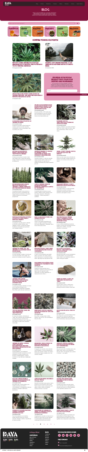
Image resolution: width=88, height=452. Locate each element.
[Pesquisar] (77, 23)
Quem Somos (80, 3)
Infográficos (32, 442)
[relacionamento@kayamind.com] (58, 445)
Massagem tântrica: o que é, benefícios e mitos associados (66, 184)
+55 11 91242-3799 (63, 443)
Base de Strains (33, 437)
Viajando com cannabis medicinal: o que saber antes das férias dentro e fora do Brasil (59, 64)
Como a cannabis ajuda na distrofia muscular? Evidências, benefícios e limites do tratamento (44, 186)
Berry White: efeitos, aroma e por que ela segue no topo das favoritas (44, 312)
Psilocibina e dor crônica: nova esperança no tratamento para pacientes (44, 264)
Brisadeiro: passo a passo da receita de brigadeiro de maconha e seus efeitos (43, 345)
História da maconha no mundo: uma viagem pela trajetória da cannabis (19, 153)
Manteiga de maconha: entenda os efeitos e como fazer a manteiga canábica (21, 218)
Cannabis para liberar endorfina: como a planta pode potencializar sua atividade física (20, 280)
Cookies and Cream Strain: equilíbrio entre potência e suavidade (65, 380)
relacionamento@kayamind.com (66, 445)
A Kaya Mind (34, 432)
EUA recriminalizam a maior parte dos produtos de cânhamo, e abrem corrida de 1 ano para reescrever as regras (21, 186)
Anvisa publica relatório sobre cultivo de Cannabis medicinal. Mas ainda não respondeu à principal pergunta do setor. (27, 95)
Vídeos (60, 3)
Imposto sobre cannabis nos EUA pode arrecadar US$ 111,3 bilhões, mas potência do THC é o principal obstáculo (27, 64)
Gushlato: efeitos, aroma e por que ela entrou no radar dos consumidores (65, 345)
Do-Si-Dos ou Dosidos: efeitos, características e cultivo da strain (64, 250)
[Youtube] (63, 435)
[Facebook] (78, 435)
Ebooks (31, 440)
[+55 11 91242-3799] (58, 442)
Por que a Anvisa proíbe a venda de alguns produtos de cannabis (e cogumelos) (21, 380)
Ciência (46, 442)
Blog (37, 3)
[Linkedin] (74, 435)
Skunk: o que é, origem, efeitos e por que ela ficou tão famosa (66, 153)
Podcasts (67, 3)
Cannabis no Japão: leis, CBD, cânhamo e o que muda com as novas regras (21, 250)
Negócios (47, 439)
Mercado (47, 437)
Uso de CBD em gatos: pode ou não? (66, 311)
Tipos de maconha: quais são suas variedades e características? (21, 312)
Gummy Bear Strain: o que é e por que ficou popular (65, 411)
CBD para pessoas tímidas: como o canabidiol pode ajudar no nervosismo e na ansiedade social (65, 219)
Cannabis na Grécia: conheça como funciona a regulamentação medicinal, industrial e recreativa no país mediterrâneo (21, 346)
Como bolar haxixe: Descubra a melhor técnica (44, 379)
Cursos (72, 3)
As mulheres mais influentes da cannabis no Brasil (21, 121)
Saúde (46, 444)
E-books (55, 3)
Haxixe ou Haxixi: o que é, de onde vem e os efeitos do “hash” (65, 280)
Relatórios (48, 3)
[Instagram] (59, 435)
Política (46, 440)
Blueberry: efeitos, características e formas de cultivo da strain (65, 122)
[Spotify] (70, 435)
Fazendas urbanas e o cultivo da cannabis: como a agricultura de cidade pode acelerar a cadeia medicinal (43, 153)
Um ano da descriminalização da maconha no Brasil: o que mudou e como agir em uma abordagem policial (43, 106)
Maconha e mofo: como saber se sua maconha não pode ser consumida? (44, 250)
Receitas (47, 435)
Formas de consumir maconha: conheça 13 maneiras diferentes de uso (21, 412)
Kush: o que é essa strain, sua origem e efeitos (43, 217)
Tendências (47, 434)
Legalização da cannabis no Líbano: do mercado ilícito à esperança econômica (43, 412)
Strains (42, 3)
